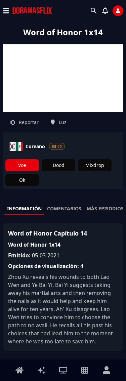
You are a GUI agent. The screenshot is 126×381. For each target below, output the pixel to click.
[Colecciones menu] (85, 370)
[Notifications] (105, 10)
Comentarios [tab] (64, 208)
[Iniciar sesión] (118, 10)
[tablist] (63, 209)
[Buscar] (94, 11)
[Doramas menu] (63, 370)
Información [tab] (24, 208)
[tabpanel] (63, 287)
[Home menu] (19, 370)
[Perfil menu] (106, 370)
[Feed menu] (41, 370)
